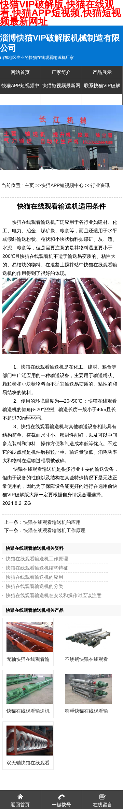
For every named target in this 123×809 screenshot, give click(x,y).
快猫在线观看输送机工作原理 (54, 530)
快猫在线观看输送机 (28, 711)
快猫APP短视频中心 (62, 185)
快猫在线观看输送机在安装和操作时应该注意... (56, 595)
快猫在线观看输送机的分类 (34, 586)
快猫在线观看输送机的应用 (52, 522)
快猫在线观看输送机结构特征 (37, 568)
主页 (29, 185)
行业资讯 (100, 185)
